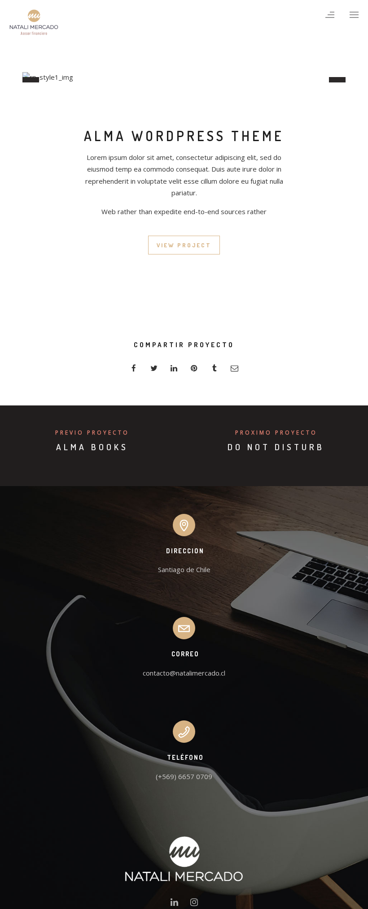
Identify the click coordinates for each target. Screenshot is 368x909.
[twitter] (154, 368)
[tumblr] (214, 368)
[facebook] (133, 368)
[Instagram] (194, 904)
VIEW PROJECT (184, 245)
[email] (234, 368)
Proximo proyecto (276, 432)
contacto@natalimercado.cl (184, 672)
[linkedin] (174, 368)
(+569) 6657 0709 (184, 776)
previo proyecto (92, 432)
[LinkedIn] (174, 904)
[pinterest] (194, 368)
